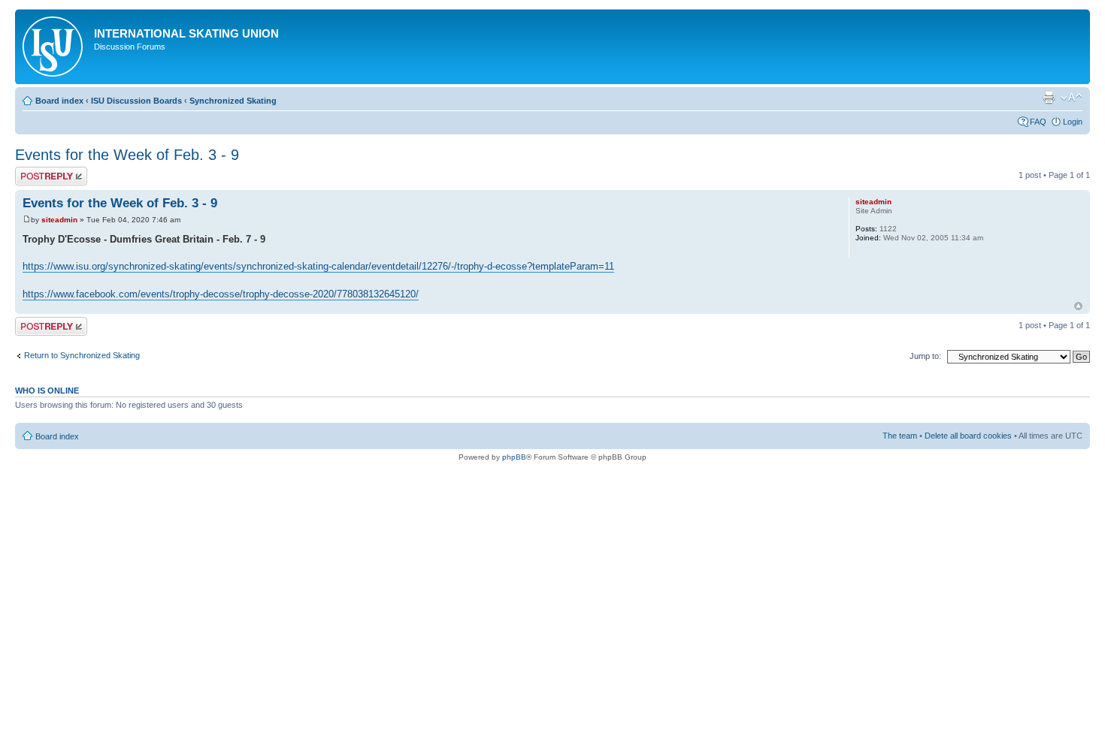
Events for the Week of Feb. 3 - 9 (127, 154)
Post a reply (37, 171)
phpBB (514, 457)
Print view (1048, 97)
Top (1078, 306)
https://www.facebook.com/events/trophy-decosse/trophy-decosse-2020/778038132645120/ (221, 294)
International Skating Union (186, 33)
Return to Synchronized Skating (82, 355)
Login (1072, 121)
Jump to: (925, 355)
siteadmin (59, 220)
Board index (59, 100)
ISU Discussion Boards (136, 100)
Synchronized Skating (233, 100)
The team (899, 435)
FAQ (1038, 121)
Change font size (1071, 97)
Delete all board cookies (968, 435)
